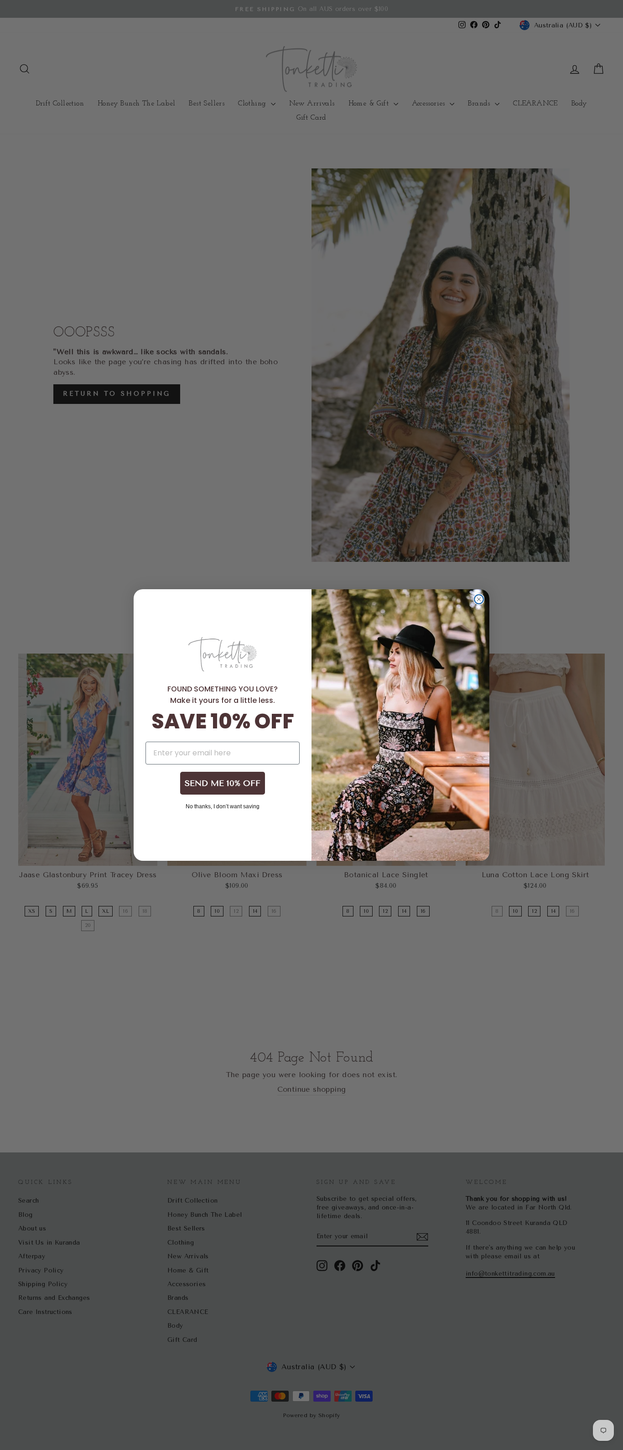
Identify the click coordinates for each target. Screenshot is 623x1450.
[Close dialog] (478, 599)
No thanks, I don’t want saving (223, 806)
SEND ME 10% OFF (222, 783)
